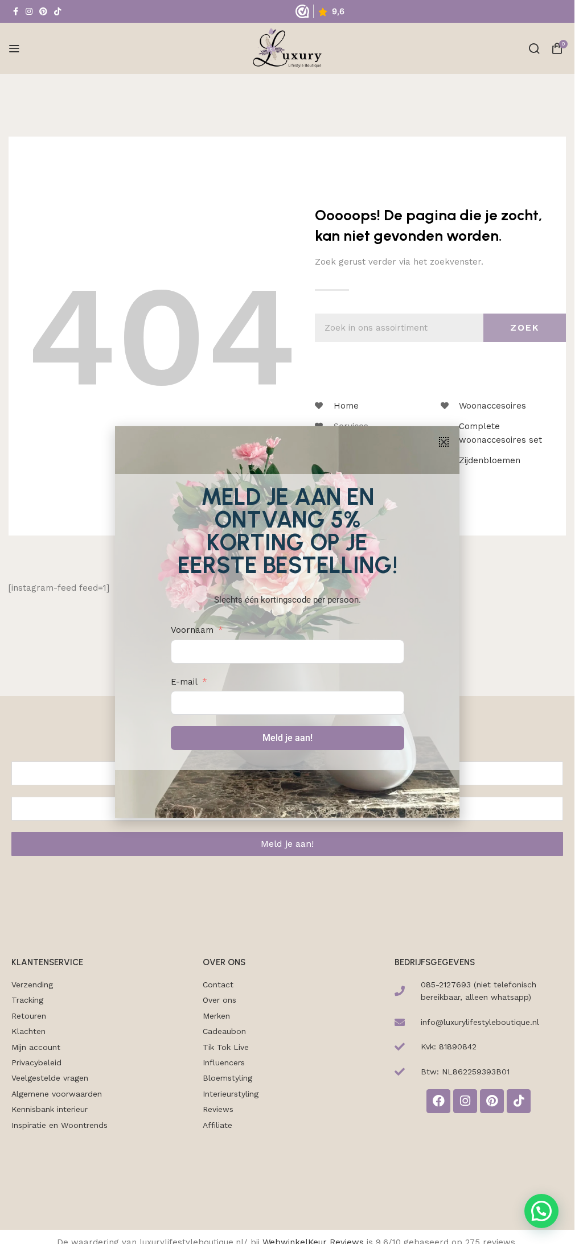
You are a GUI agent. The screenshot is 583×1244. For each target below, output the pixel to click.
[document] (287, 622)
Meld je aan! (287, 737)
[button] (444, 442)
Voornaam (192, 630)
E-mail (184, 682)
